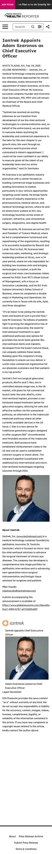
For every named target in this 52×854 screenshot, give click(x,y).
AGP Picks (7, 4)
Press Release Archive (31, 836)
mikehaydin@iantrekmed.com (19, 590)
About (12, 836)
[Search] (32, 26)
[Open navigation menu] (5, 27)
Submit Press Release (26, 842)
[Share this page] (48, 27)
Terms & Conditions (26, 849)
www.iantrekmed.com (29, 536)
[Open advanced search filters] (39, 26)
